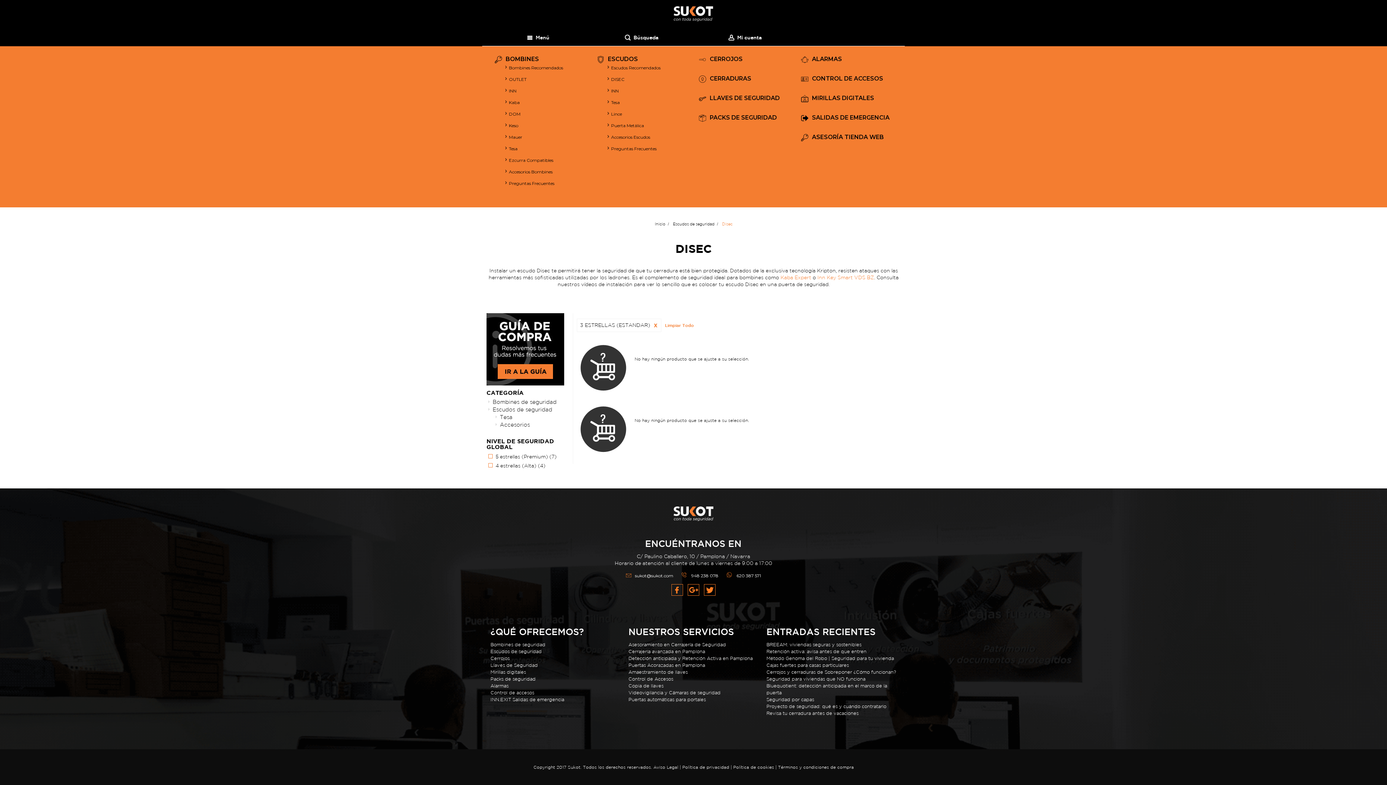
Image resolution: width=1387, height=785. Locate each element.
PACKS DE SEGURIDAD (743, 118)
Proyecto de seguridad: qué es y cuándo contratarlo (826, 706)
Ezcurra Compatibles (531, 160)
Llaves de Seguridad (514, 665)
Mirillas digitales (508, 672)
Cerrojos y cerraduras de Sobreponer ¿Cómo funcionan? (831, 672)
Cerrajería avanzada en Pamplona (666, 651)
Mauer (515, 137)
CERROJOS (726, 59)
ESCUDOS (623, 59)
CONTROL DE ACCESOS (847, 79)
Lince (616, 114)
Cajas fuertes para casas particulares (807, 665)
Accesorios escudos (630, 137)
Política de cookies (753, 767)
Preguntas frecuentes (634, 148)
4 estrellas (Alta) (520, 466)
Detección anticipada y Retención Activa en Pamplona (690, 658)
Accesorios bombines (531, 171)
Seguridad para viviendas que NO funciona (815, 679)
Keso (513, 125)
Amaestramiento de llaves (658, 672)
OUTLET (518, 79)
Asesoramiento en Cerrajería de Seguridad (677, 644)
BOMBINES (522, 59)
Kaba (514, 102)
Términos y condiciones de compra (816, 767)
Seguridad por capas (790, 699)
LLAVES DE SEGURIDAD (745, 98)
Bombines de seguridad (525, 402)
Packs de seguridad (513, 679)
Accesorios (515, 425)
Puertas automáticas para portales (667, 699)
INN (513, 91)
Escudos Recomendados (636, 67)
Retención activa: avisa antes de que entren (816, 651)
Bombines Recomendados (536, 67)
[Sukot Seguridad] (693, 14)
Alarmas (500, 686)
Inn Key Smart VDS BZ (845, 277)
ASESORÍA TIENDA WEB (848, 137)
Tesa (513, 148)
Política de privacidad (706, 767)
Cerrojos (500, 658)
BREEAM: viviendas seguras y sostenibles (813, 644)
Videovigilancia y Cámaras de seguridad (674, 692)
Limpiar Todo (679, 325)
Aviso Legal (665, 767)
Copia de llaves (646, 686)
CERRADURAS (730, 79)
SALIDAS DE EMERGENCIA (851, 118)
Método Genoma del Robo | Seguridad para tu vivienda (830, 658)
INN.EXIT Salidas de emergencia (527, 699)
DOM (514, 114)
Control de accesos (512, 692)
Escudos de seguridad (522, 409)
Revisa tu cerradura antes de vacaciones (812, 713)
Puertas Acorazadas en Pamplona (666, 665)
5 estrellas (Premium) (526, 457)
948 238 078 (704, 575)
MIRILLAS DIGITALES (843, 98)
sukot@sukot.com (654, 575)
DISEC (618, 79)
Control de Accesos (650, 679)
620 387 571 (748, 575)
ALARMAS (827, 59)
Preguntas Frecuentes (531, 183)
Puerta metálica (627, 125)
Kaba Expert (796, 277)
